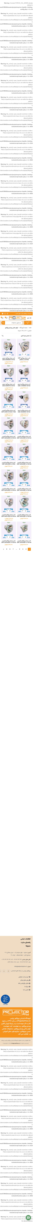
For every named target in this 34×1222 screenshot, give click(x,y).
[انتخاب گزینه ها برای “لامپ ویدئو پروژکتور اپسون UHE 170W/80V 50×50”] (25, 380)
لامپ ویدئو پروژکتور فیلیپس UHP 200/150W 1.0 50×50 (8, 489)
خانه (30, 328)
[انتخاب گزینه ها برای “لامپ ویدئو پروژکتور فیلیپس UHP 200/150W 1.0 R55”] (10, 458)
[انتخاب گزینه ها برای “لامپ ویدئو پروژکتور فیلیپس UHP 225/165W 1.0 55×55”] (10, 537)
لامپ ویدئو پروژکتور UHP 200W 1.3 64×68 (24, 359)
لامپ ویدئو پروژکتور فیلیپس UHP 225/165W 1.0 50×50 (24, 463)
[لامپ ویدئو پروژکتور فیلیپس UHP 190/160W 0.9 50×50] (8, 426)
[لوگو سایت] (17, 318)
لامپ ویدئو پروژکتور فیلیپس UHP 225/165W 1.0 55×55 (8, 541)
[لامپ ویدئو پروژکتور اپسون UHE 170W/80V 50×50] (24, 374)
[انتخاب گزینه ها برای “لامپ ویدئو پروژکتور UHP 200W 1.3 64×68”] (25, 354)
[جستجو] (3, 323)
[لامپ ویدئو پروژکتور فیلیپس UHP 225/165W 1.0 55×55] (8, 530)
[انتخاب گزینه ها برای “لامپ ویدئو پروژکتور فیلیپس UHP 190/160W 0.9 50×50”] (10, 432)
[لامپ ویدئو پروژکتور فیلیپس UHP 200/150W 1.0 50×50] (8, 478)
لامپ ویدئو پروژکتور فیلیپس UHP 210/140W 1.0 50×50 (24, 489)
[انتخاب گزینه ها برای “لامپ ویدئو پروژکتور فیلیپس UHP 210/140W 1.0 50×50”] (25, 484)
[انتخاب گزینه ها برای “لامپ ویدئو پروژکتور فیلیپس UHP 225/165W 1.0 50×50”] (25, 458)
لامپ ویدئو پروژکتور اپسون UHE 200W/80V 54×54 (8, 359)
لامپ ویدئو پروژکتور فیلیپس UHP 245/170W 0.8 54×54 (8, 515)
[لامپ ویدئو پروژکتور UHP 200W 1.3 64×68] (24, 348)
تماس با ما (27, 322)
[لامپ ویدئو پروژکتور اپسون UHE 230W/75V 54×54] (8, 374)
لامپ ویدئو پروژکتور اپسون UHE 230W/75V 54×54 (8, 385)
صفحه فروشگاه (23, 328)
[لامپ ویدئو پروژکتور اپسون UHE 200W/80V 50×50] (24, 400)
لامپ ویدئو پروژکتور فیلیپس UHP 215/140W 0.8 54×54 (24, 437)
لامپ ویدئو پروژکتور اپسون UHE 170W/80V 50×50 (24, 385)
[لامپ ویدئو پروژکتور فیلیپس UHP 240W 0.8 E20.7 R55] (8, 400)
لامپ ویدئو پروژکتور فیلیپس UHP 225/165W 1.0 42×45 (24, 541)
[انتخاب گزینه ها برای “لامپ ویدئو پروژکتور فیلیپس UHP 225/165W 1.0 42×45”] (25, 537)
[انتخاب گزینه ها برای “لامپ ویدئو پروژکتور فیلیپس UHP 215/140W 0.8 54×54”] (25, 432)
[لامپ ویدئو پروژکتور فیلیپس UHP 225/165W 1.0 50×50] (24, 452)
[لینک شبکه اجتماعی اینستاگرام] (7, 313)
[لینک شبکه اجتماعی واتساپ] (5, 313)
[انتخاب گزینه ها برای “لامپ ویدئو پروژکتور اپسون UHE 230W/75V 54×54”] (10, 380)
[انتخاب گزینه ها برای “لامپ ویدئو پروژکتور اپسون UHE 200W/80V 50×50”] (25, 406)
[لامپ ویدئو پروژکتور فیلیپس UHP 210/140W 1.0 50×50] (24, 478)
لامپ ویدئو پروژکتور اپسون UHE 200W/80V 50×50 (24, 411)
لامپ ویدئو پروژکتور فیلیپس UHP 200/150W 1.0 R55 (8, 463)
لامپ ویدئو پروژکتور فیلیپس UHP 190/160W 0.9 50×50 (8, 437)
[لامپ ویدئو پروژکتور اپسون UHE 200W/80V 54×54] (8, 348)
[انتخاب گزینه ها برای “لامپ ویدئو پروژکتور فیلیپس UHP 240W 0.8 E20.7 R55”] (10, 406)
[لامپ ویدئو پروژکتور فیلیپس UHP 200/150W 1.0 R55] (8, 452)
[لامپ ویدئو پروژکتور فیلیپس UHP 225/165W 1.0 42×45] (24, 530)
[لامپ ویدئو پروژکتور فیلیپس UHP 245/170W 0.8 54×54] (8, 504)
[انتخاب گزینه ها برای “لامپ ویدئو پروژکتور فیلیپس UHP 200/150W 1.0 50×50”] (10, 484)
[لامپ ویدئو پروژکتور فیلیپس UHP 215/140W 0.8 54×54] (24, 426)
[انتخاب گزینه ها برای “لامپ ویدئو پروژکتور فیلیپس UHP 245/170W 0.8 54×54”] (10, 510)
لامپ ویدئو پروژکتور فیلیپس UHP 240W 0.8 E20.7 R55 (8, 411)
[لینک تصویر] (5, 1000)
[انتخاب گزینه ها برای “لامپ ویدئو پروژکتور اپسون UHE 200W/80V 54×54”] (10, 354)
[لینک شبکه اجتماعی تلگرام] (2, 313)
